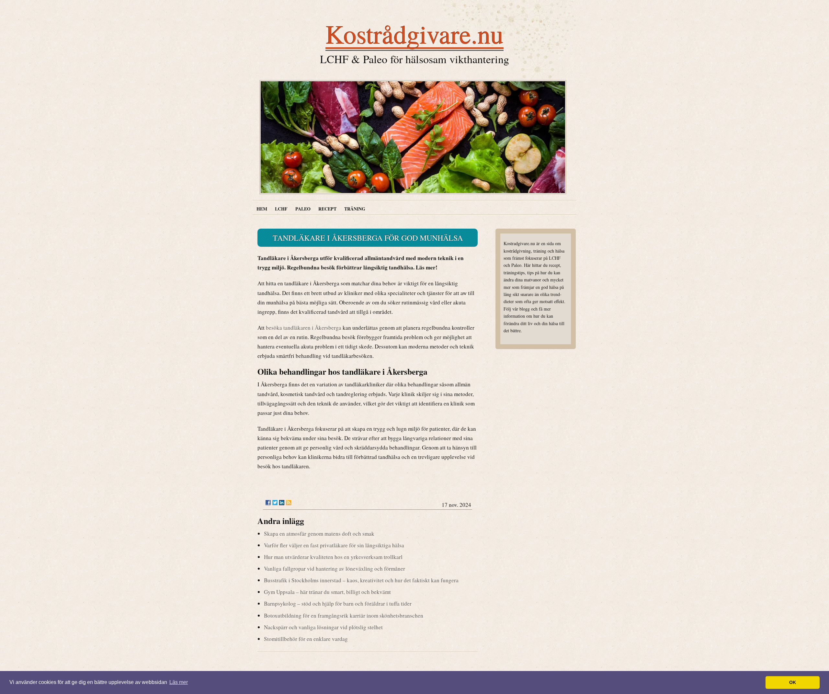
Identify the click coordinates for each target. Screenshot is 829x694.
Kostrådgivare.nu (414, 34)
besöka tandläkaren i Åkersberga (303, 327)
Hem (261, 208)
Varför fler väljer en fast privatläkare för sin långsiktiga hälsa (334, 545)
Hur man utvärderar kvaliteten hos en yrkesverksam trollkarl (333, 557)
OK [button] (792, 682)
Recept (327, 208)
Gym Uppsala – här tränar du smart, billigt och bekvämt (327, 592)
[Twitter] (275, 502)
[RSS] (288, 502)
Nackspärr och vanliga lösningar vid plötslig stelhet (323, 627)
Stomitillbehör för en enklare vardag (306, 639)
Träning (354, 208)
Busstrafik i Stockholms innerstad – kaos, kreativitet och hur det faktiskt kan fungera (361, 580)
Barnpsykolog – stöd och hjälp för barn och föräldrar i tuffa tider (338, 603)
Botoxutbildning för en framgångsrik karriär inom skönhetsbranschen (343, 615)
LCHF (281, 208)
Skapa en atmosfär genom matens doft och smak (319, 533)
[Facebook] (268, 502)
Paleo (303, 208)
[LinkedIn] (281, 502)
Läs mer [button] (178, 682)
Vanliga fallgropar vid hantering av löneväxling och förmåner (334, 568)
